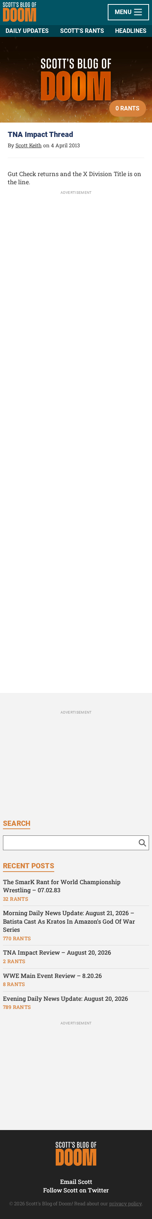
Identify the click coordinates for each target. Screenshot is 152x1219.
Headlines (130, 30)
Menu (124, 12)
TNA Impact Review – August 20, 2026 (57, 952)
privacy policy (125, 1203)
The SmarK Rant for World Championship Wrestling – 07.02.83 (62, 886)
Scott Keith (28, 145)
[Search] (142, 842)
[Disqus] (76, 391)
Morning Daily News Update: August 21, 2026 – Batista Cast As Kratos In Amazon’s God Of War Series (69, 921)
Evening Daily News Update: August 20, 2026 (65, 998)
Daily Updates (27, 30)
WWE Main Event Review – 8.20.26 (52, 975)
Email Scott (76, 1181)
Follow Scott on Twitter (76, 1190)
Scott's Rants (82, 30)
